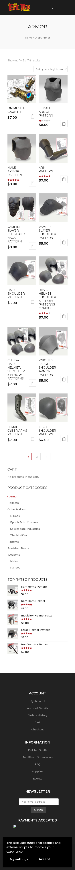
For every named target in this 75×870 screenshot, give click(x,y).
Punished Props (18, 548)
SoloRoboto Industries (25, 529)
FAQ (37, 764)
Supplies (37, 771)
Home (29, 37)
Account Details (37, 708)
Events (37, 778)
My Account (37, 701)
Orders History (37, 715)
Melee (14, 561)
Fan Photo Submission (38, 757)
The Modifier (18, 535)
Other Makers (16, 509)
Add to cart (32, 116)
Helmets (13, 503)
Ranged (15, 567)
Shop (37, 37)
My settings (19, 859)
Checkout (37, 729)
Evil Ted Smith (37, 750)
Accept (44, 859)
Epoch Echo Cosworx (24, 522)
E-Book (15, 516)
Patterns (13, 541)
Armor (13, 496)
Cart (37, 722)
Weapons (13, 554)
